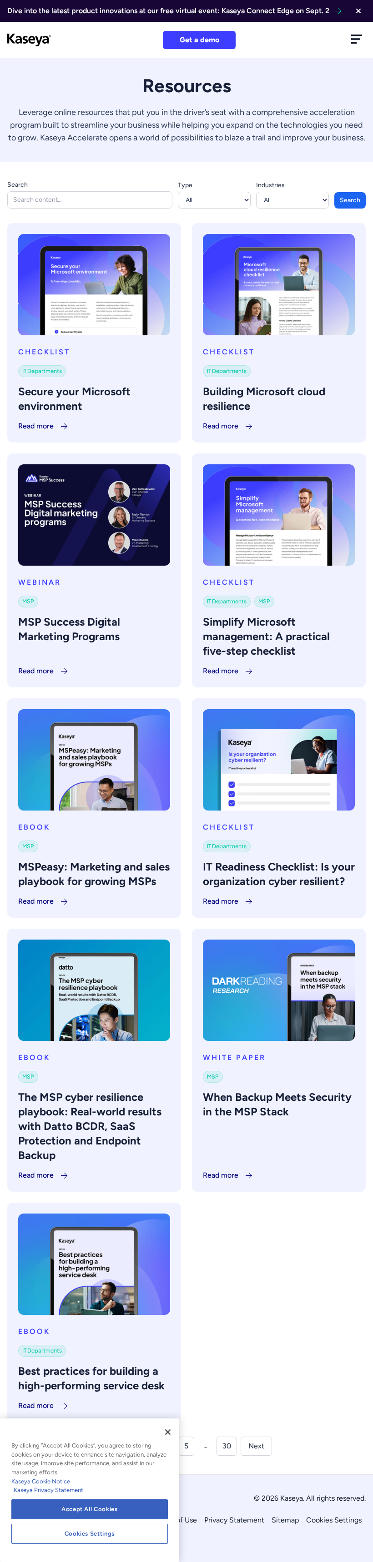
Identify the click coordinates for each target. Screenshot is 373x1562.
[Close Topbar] (358, 11)
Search (17, 185)
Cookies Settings (334, 1520)
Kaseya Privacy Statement (48, 1490)
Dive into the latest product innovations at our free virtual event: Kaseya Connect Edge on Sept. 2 (168, 10)
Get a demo (199, 39)
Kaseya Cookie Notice (40, 1481)
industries (270, 185)
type (185, 185)
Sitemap (285, 1520)
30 (226, 1446)
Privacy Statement (234, 1520)
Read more (36, 426)
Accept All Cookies (89, 1509)
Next (256, 1446)
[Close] (168, 1432)
